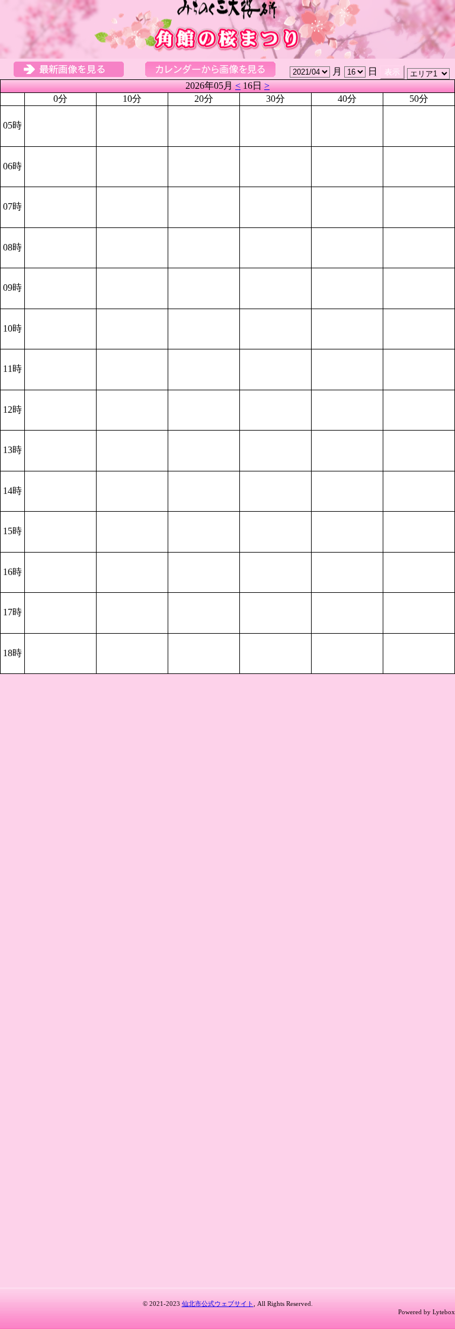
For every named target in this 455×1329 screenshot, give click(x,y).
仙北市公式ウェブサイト (218, 1303)
